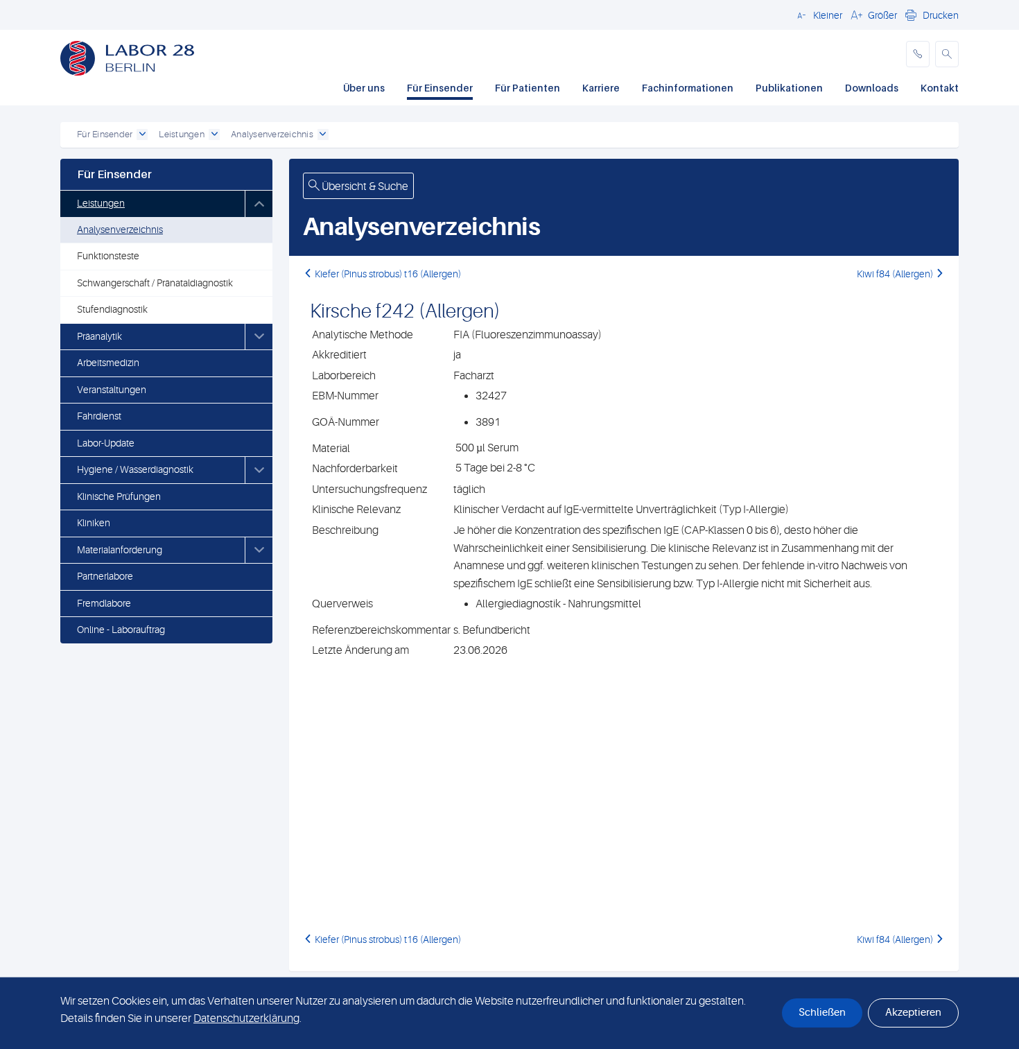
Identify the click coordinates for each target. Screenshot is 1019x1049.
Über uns (364, 88)
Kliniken (93, 522)
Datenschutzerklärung (246, 1018)
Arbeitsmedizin (108, 362)
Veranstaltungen (111, 389)
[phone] (918, 54)
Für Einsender (440, 88)
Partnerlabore (105, 576)
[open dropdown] (142, 134)
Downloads (871, 88)
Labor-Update (105, 443)
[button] (817, 15)
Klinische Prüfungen (119, 496)
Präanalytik (99, 336)
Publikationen (789, 88)
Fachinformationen (687, 88)
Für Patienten (527, 88)
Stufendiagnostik (112, 309)
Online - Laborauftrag (121, 629)
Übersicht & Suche (364, 186)
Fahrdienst (99, 416)
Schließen (822, 1012)
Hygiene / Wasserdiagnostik (135, 469)
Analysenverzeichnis (120, 229)
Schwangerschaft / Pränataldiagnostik (155, 282)
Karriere (601, 88)
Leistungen (101, 203)
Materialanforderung (119, 549)
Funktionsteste (108, 255)
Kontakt (940, 88)
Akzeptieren (913, 1012)
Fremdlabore (104, 603)
